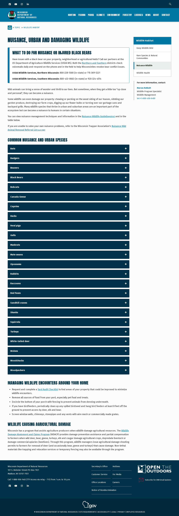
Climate (100, 15)
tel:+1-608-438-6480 (146, 98)
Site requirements (87, 512)
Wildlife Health (143, 73)
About (156, 15)
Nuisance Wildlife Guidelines (98, 116)
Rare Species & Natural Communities (146, 56)
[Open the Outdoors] (154, 469)
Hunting (72, 15)
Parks (91, 15)
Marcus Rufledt (144, 88)
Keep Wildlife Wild (144, 48)
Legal (113, 512)
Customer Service (99, 474)
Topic (17, 27)
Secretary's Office (100, 466)
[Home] (22, 15)
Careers (116, 482)
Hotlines (116, 466)
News (147, 15)
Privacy (121, 512)
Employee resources (135, 512)
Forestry (127, 15)
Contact (166, 15)
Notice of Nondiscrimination (104, 490)
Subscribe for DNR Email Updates (158, 480)
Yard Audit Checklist (48, 389)
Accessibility (104, 512)
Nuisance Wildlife (144, 65)
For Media (117, 474)
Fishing (81, 15)
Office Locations (99, 482)
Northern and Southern (94, 63)
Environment (113, 15)
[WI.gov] (89, 505)
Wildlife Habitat (31, 27)
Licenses (138, 15)
